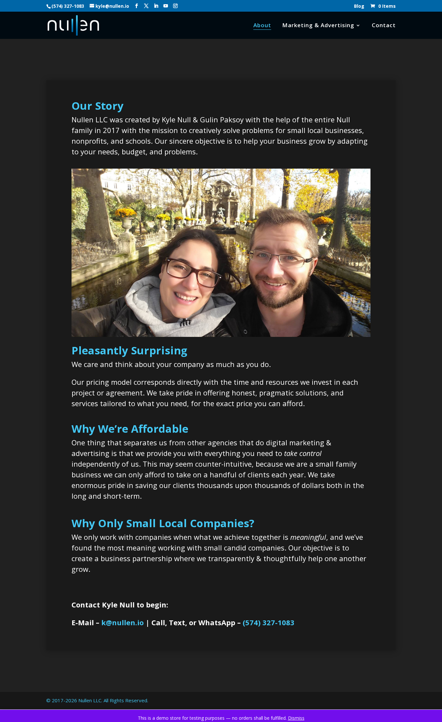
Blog (359, 6)
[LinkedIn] (156, 6)
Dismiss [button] (296, 718)
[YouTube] (165, 6)
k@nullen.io (122, 622)
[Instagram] (175, 6)
